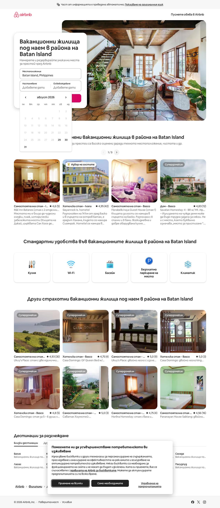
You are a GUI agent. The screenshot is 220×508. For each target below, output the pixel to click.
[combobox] (50, 75)
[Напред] (116, 152)
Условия (67, 502)
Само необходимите (110, 483)
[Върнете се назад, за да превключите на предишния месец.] (26, 97)
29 (59, 139)
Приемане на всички (70, 483)
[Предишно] (103, 152)
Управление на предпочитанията (149, 485)
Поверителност (48, 502)
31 (25, 147)
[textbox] (35, 87)
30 (66, 139)
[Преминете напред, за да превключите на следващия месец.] (66, 97)
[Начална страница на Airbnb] (23, 14)
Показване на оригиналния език (144, 4)
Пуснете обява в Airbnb (187, 14)
